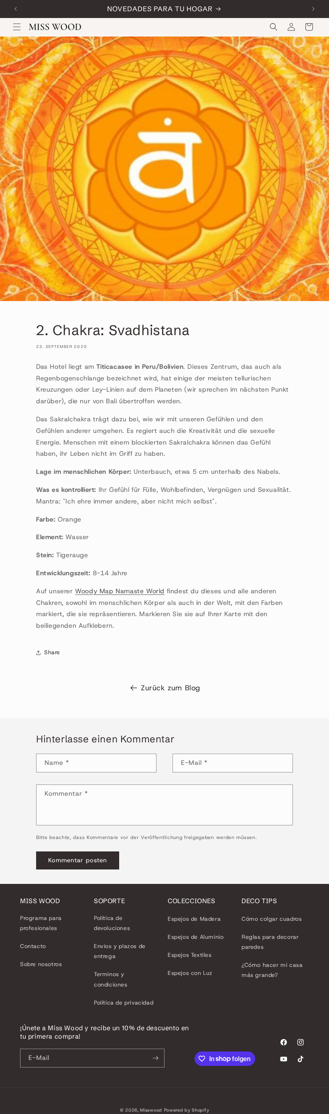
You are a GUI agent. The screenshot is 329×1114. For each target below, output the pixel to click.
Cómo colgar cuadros (272, 918)
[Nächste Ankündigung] (313, 9)
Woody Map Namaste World (119, 591)
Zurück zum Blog (170, 688)
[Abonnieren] (155, 1058)
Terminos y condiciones (111, 979)
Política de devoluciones (112, 923)
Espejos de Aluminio (195, 936)
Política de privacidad (123, 1002)
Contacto (33, 946)
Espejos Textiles (190, 954)
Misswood (151, 1110)
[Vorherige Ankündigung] (15, 9)
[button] (17, 27)
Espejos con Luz (190, 973)
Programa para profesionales (41, 923)
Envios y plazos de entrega (120, 951)
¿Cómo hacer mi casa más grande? (272, 970)
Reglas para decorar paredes (270, 941)
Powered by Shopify (186, 1110)
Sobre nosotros (41, 964)
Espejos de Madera (194, 918)
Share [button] (52, 652)
